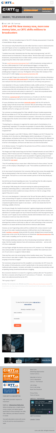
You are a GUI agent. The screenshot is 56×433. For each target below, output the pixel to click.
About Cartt (33, 369)
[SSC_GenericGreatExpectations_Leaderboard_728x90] (28, 360)
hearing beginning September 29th (28, 74)
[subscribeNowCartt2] (11, 371)
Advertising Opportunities (37, 371)
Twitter (38, 419)
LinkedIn (32, 419)
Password (17, 318)
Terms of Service (34, 395)
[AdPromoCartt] (11, 391)
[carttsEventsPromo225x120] (11, 378)
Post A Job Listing (35, 387)
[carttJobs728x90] (28, 10)
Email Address (18, 312)
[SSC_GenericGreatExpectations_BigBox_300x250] (13, 343)
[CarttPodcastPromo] (11, 385)
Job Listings (33, 385)
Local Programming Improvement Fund (18, 63)
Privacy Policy (34, 393)
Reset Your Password (36, 389)
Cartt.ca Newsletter (35, 379)
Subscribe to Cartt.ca (35, 377)
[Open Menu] (52, 2)
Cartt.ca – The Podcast (36, 381)
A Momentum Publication (16, 405)
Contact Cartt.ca (34, 374)
